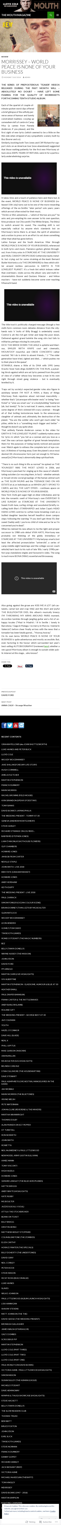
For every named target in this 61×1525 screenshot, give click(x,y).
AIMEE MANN (7, 1160)
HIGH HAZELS (7, 1171)
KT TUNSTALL (8, 1130)
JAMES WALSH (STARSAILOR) (15, 1329)
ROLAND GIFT (8, 1010)
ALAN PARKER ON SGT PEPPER (16, 1125)
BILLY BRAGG (7, 1222)
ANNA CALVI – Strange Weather (16, 704)
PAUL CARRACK (8, 897)
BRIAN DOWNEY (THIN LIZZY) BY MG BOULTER (23, 907)
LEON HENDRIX (8, 923)
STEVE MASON (8, 1273)
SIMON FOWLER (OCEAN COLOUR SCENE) (21, 902)
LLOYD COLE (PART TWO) (13, 1354)
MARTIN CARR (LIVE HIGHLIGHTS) (17, 974)
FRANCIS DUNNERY (10, 785)
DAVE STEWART (9, 1076)
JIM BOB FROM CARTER (12, 856)
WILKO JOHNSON (9, 1293)
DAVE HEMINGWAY (10, 1390)
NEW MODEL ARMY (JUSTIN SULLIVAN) (19, 1155)
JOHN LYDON (7, 959)
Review (4, 57)
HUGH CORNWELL (10, 770)
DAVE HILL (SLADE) (10, 1035)
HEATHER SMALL (9, 989)
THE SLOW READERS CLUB (13, 1411)
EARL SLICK (6, 1436)
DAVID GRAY (7, 1257)
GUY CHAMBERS (9, 846)
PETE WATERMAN (9, 1104)
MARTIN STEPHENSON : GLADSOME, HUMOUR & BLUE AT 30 (29, 984)
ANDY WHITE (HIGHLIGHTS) (14, 1191)
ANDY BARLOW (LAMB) (12, 1005)
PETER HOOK (7, 1268)
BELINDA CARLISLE (10, 1066)
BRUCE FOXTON (9, 1426)
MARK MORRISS (9, 790)
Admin (27, 77)
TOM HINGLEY (8, 1482)
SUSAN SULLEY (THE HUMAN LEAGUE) (19, 1380)
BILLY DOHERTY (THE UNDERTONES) (18, 1252)
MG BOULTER (7, 1201)
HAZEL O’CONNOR (10, 1030)
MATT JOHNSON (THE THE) (14, 1314)
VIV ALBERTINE (8, 979)
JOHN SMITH (7, 1140)
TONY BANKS (7, 805)
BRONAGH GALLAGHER (12, 1324)
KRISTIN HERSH (8, 1227)
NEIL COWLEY (8, 1262)
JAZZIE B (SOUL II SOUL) (12, 1206)
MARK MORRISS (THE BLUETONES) (17, 1094)
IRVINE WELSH (8, 1099)
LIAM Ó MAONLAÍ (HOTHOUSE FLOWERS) (20, 841)
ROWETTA (6, 1145)
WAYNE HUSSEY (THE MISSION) (16, 953)
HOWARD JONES (9, 851)
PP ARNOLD (7, 969)
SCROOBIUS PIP (9, 1339)
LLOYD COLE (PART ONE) (13, 1360)
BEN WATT (6, 1421)
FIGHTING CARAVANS (11, 1503)
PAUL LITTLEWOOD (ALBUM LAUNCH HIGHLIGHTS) (25, 1298)
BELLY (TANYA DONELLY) (12, 948)
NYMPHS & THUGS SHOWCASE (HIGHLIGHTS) (23, 1395)
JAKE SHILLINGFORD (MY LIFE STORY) (19, 764)
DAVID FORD (8, 693)
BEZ (3, 943)
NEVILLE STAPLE (9, 861)
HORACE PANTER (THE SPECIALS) (17, 1247)
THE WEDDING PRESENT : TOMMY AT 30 (20, 816)
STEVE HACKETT (9, 1400)
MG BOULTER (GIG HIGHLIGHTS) (16, 1061)
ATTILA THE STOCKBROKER (15, 1211)
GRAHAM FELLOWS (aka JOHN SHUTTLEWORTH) (24, 744)
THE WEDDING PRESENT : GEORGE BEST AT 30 (23, 1015)
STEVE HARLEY (8, 826)
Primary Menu (57, 15)
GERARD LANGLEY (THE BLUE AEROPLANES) (22, 1181)
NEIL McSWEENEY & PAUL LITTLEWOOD (20, 1150)
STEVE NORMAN (9, 1446)
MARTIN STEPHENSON (12, 780)
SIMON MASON (8, 1375)
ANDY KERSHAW (9, 882)
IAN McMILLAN (8, 1056)
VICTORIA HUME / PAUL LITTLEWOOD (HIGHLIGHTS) (26, 1370)
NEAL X (4, 1040)
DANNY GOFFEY (8, 1457)
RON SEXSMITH (8, 1135)
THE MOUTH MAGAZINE (16, 15)
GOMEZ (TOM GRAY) (11, 928)
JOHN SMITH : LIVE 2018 (12, 867)
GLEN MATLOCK (9, 913)
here (46, 646)
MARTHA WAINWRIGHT (12, 1114)
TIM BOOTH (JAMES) (11, 933)
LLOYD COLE (7, 754)
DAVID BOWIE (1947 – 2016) (14, 1492)
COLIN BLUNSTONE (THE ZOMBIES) (18, 1237)
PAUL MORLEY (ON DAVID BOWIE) (17, 1365)
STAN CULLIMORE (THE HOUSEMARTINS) (20, 1071)
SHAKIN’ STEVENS (10, 1308)
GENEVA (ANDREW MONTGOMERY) (18, 821)
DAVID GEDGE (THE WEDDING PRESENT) (20, 1319)
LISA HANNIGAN (9, 1303)
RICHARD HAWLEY (10, 1462)
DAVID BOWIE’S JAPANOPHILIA (16, 810)
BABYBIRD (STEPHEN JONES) (15, 836)
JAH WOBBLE (7, 1089)
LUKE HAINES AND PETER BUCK (16, 749)
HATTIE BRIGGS (9, 1186)
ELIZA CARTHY (8, 1242)
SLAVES (5, 1288)
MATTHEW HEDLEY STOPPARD (16, 1232)
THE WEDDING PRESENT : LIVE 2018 (18, 892)
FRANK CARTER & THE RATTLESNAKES (19, 999)
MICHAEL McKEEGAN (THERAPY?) (17, 1477)
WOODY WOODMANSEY (13, 759)
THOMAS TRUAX (9, 1416)
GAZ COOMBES (8, 1334)
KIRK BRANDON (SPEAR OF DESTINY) (18, 800)
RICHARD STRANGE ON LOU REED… (18, 831)
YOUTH (5, 1025)
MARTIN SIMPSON (10, 1497)
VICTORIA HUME (9, 1472)
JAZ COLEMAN (8, 1020)
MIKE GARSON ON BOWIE (13, 1050)
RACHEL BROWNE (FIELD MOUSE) (17, 795)
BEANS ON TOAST (10, 1217)
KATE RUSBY (7, 1196)
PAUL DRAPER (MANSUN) (13, 994)
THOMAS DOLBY (9, 1119)
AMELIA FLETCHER (10, 775)
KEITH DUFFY (7, 887)
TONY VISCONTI (9, 1165)
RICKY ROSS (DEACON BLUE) (15, 1278)
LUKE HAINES (7, 1283)
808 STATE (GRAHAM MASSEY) (15, 872)
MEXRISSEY (6, 1487)
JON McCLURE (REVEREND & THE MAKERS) (21, 1109)
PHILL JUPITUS (8, 1045)
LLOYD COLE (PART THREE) (14, 1349)
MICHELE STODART (10, 1385)
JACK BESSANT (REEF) (11, 1467)
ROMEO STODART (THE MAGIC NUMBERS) (21, 938)
